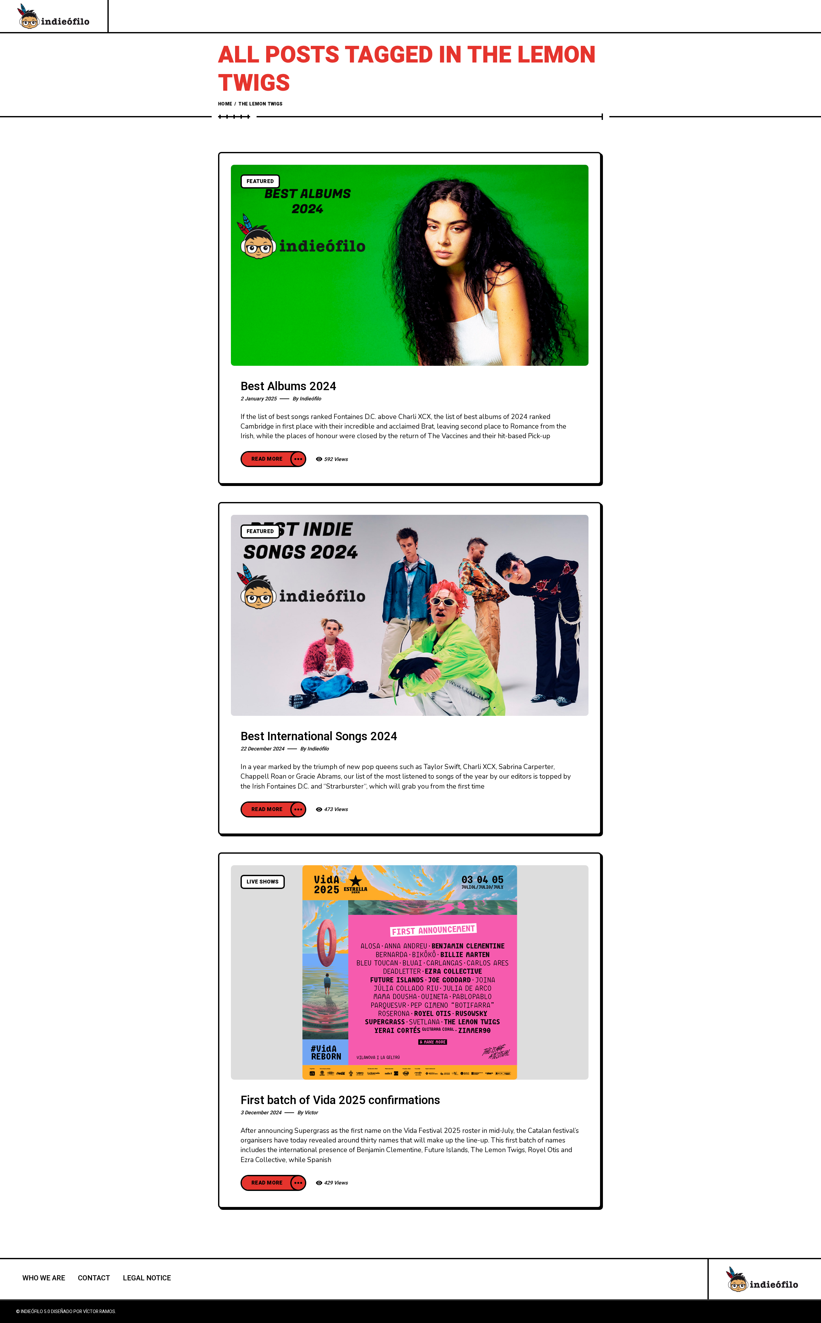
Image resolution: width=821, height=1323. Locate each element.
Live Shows (263, 882)
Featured (260, 181)
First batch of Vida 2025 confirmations (340, 1100)
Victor (311, 1113)
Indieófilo (310, 399)
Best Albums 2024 (288, 386)
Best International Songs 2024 (319, 736)
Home (225, 104)
